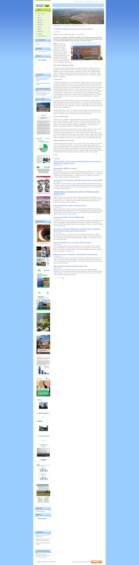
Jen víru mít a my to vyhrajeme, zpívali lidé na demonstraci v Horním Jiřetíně (78, 180)
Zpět (56, 154)
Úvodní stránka (57, 25)
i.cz (67, 55)
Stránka (38, 542)
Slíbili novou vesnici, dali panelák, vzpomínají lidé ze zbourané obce (75, 254)
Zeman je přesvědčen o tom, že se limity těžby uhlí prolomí (72, 242)
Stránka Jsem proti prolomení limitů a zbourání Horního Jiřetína (42, 79)
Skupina (38, 535)
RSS (97, 1)
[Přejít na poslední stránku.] (63, 278)
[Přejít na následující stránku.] (62, 278)
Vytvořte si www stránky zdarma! (81, 562)
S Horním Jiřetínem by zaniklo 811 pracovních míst (69, 205)
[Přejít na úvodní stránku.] (43, 5)
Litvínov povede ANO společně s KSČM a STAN (68, 217)
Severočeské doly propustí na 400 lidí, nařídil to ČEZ (70, 266)
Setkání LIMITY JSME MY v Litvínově (65, 168)
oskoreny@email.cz (40, 511)
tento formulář (42, 556)
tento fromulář (42, 94)
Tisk (103, 1)
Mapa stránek (90, 1)
